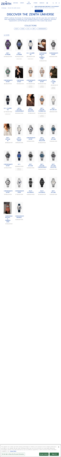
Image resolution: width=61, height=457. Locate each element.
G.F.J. (28, 28)
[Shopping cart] (56, 3)
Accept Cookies (44, 454)
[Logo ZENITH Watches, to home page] (6, 3)
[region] (30, 451)
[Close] (58, 447)
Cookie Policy (13, 451)
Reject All (54, 454)
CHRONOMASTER (42, 28)
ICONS (22, 28)
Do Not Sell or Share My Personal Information (13, 454)
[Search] (53, 3)
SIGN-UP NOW (39, 11)
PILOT (16, 28)
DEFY (34, 28)
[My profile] (59, 3)
